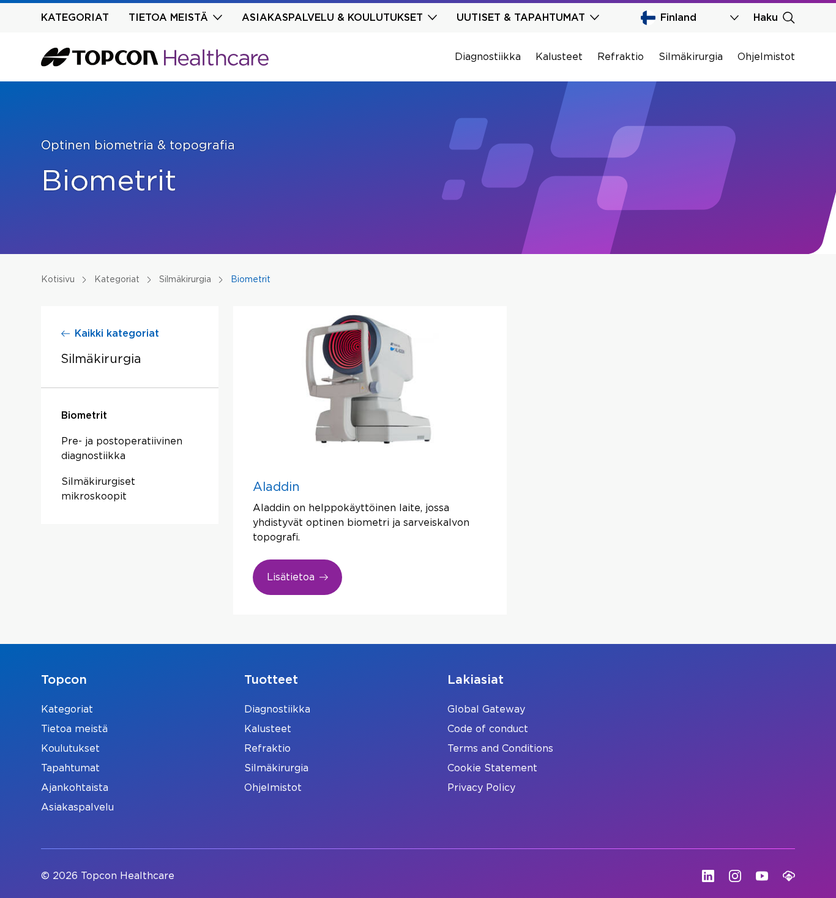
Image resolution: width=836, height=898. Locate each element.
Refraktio (620, 57)
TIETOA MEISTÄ (168, 18)
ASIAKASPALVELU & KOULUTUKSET (332, 18)
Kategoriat (67, 709)
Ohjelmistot (766, 57)
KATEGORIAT (75, 18)
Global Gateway (486, 709)
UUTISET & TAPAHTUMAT (521, 18)
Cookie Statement (492, 768)
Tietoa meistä (74, 729)
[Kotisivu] (155, 57)
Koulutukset (70, 749)
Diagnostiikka (488, 57)
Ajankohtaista (74, 788)
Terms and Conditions (500, 749)
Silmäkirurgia (691, 57)
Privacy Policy (481, 788)
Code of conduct (487, 729)
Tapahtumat (70, 768)
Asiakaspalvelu (77, 807)
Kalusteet (559, 57)
